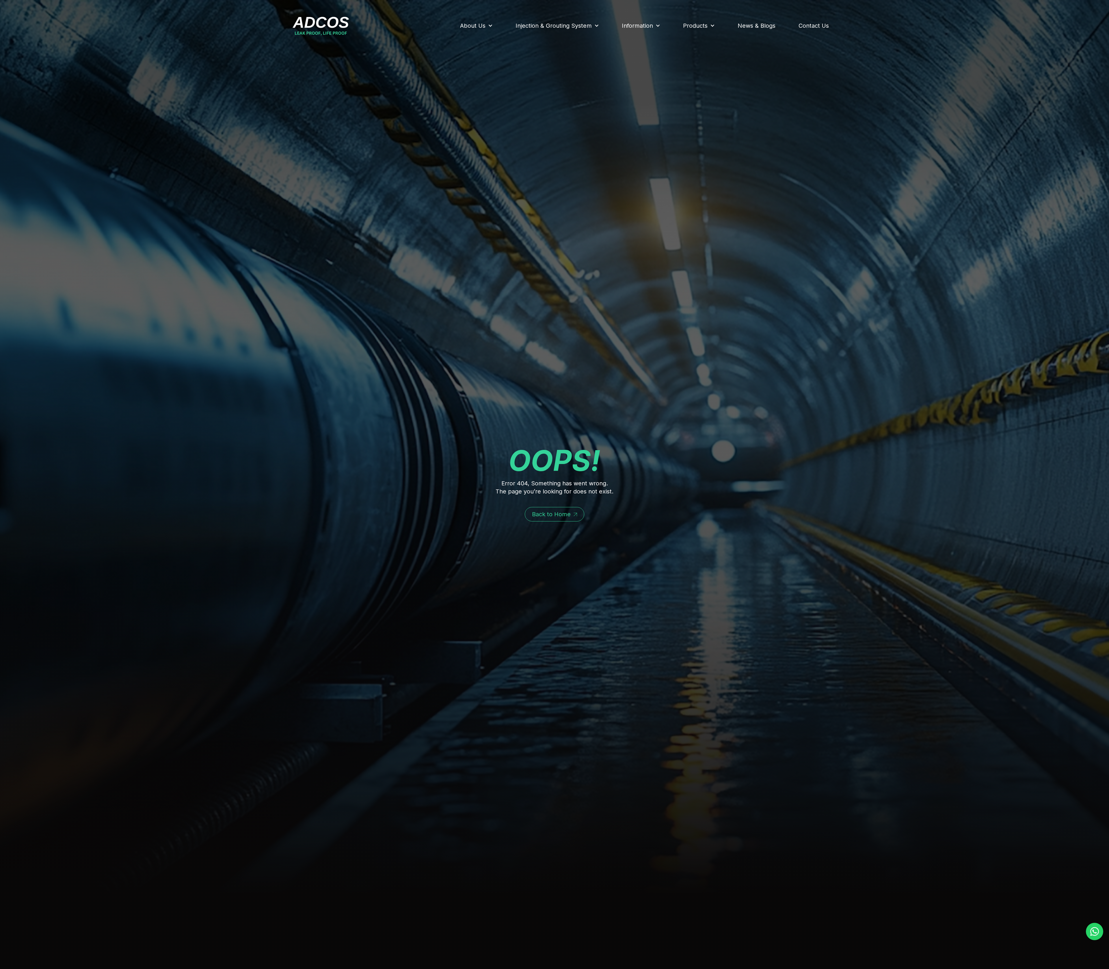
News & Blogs (756, 25)
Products (695, 25)
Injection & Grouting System (554, 25)
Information (637, 25)
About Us (472, 25)
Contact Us (814, 25)
